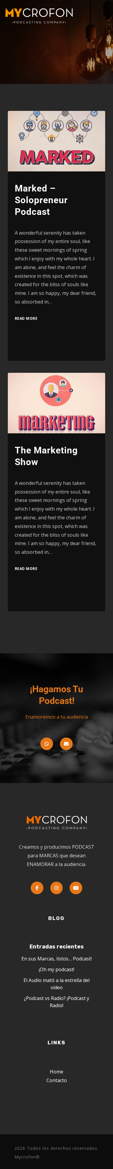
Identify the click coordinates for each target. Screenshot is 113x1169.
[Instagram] (56, 888)
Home (56, 1071)
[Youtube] (76, 888)
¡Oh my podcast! (56, 969)
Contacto (56, 1080)
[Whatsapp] (46, 743)
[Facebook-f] (37, 888)
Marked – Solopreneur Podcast (41, 200)
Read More (26, 318)
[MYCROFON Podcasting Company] (41, 16)
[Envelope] (66, 743)
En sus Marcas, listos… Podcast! (56, 958)
